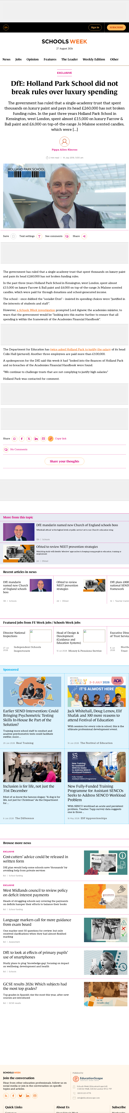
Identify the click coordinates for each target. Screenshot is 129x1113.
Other (114, 59)
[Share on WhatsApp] (14, 439)
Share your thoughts (64, 461)
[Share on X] (29, 439)
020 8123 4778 (84, 1093)
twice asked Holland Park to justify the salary (80, 349)
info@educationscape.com (88, 1098)
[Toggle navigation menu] (6, 27)
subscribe (116, 27)
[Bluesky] (20, 1096)
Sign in (95, 27)
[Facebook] (13, 1096)
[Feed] (6, 1096)
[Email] (35, 1096)
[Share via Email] (43, 439)
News (6, 59)
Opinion (33, 59)
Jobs (18, 59)
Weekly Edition (94, 59)
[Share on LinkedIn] (36, 439)
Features (50, 59)
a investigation (36, 310)
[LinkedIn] (28, 1096)
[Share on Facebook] (22, 439)
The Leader (69, 59)
